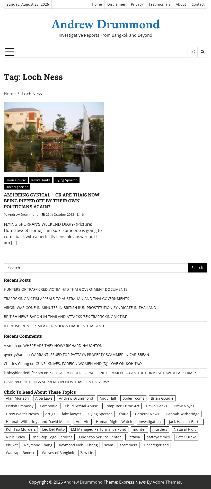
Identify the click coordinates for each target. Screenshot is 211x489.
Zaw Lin (86, 452)
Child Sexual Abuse (81, 406)
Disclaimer (116, 4)
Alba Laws (43, 398)
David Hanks (40, 180)
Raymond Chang (38, 445)
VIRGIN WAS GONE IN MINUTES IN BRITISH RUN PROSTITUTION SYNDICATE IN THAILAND (80, 307)
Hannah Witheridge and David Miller (37, 421)
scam (108, 445)
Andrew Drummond (105, 24)
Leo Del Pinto (53, 429)
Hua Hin (83, 421)
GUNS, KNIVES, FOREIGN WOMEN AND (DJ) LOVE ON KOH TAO (89, 363)
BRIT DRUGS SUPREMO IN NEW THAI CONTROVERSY (64, 382)
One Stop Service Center (100, 437)
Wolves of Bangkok (58, 452)
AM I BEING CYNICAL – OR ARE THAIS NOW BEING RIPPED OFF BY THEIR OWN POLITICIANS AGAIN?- (52, 200)
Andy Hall (108, 398)
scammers (128, 445)
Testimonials (159, 4)
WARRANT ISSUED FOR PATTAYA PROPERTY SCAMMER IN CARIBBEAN (90, 354)
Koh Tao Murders (21, 429)
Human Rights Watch (114, 421)
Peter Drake (186, 437)
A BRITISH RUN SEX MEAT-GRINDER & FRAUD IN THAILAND (54, 326)
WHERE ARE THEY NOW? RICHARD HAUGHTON (63, 345)
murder (139, 429)
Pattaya (133, 437)
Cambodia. (49, 406)
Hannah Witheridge (182, 414)
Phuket (12, 445)
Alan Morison (17, 398)
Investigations (151, 421)
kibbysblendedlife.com (23, 373)
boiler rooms (133, 398)
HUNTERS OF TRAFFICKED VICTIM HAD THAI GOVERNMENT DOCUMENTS (66, 289)
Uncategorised (17, 187)
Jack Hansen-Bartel (185, 421)
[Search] (202, 52)
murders (159, 429)
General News (147, 414)
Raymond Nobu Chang (78, 445)
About (181, 4)
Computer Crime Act (121, 406)
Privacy (137, 4)
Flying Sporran (66, 180)
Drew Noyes (184, 406)
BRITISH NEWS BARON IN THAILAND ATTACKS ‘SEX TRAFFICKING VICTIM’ (65, 316)
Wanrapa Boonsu (21, 452)
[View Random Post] (192, 52)
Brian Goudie (16, 180)
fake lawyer (71, 414)
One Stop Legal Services (52, 437)
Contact (198, 4)
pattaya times (158, 437)
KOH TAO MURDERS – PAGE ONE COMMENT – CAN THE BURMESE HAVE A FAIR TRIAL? (122, 373)
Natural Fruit (185, 429)
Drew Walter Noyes (22, 414)
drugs (50, 414)
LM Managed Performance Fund (98, 429)
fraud (124, 414)
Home (97, 4)
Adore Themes (167, 482)
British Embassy (19, 406)
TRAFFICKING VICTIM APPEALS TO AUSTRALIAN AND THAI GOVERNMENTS (66, 298)
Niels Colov (15, 437)
